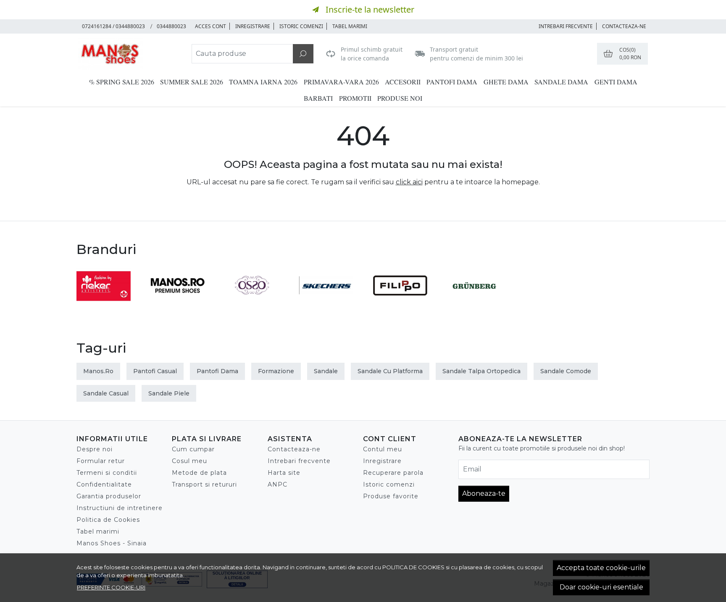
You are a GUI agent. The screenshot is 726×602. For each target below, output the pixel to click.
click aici (409, 182)
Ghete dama (506, 81)
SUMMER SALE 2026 (191, 81)
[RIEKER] (103, 301)
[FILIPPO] (400, 301)
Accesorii (403, 81)
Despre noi (94, 449)
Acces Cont (210, 26)
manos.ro (98, 371)
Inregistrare (252, 26)
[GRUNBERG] (474, 301)
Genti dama (615, 81)
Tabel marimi (349, 26)
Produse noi (399, 98)
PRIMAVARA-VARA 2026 (341, 81)
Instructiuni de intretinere (119, 508)
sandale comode (565, 371)
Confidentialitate (104, 484)
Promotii (355, 98)
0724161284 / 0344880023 (113, 26)
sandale (326, 371)
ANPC (277, 484)
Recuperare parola (393, 472)
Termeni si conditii (106, 472)
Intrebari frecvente (299, 461)
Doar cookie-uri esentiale (601, 587)
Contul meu (382, 449)
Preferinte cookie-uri (111, 587)
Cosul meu (189, 461)
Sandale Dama (561, 81)
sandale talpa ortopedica (481, 371)
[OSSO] (252, 301)
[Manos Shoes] (129, 54)
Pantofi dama (451, 81)
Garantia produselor (108, 496)
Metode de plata (199, 472)
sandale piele (168, 393)
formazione (276, 371)
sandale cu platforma (390, 371)
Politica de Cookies (108, 519)
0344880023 (171, 26)
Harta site (284, 472)
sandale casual (106, 393)
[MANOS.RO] (178, 301)
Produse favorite (390, 496)
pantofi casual (155, 371)
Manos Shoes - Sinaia (111, 543)
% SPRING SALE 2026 (121, 81)
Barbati (318, 98)
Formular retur (100, 461)
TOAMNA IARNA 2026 (263, 81)
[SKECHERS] (326, 301)
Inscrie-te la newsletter (370, 9)
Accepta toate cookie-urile (601, 568)
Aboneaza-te (483, 493)
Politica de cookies (413, 567)
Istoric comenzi (301, 26)
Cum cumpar (193, 449)
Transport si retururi (204, 484)
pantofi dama (217, 371)
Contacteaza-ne (624, 26)
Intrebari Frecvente (566, 26)
